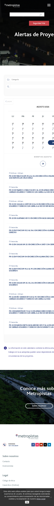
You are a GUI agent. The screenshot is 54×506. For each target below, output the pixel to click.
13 (43, 133)
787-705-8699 (13, 446)
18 (23, 138)
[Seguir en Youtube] (41, 444)
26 (33, 143)
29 (33, 124)
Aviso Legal (41, 499)
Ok (27, 502)
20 (43, 138)
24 (13, 143)
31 (13, 147)
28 (23, 124)
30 (43, 124)
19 (33, 138)
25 (23, 143)
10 (13, 133)
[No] (51, 497)
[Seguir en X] (45, 444)
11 (22, 133)
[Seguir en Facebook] (33, 444)
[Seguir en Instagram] (37, 444)
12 (33, 133)
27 (13, 124)
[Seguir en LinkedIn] (49, 444)
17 (13, 138)
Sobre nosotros (39, 406)
